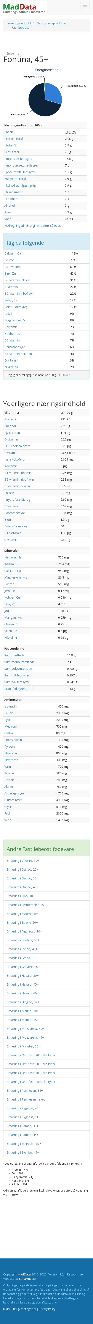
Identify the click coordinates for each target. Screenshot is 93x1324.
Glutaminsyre (13, 800)
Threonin (10, 753)
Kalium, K (11, 564)
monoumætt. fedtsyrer (21, 165)
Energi (8, 132)
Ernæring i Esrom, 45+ (22, 914)
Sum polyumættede (18, 669)
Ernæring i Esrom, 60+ (22, 922)
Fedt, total (11, 152)
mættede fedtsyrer (18, 159)
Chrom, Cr (11, 624)
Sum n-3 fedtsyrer (16, 675)
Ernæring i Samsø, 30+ (22, 1126)
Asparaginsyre (14, 793)
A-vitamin (11, 287)
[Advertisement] (37, 41)
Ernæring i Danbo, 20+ (22, 869)
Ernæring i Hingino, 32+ (23, 1002)
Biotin (8, 519)
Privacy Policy (47, 1309)
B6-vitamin (12, 340)
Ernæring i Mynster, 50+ (23, 1046)
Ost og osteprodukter (52, 23)
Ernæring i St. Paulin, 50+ (24, 1144)
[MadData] (23, 8)
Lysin (7, 720)
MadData (24, 1274)
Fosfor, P (11, 260)
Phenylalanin (13, 740)
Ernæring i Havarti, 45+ (23, 984)
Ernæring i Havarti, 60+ (23, 993)
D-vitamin (11, 360)
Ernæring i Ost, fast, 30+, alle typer (31, 1064)
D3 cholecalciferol (17, 446)
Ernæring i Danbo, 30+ (22, 878)
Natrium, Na (13, 557)
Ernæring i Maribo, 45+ (23, 1020)
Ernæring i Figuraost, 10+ (24, 931)
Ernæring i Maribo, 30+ (23, 1011)
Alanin (8, 787)
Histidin (9, 780)
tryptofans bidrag (17, 499)
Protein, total (13, 139)
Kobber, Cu (12, 334)
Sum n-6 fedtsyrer (16, 682)
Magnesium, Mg (16, 320)
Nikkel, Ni (11, 367)
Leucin (8, 713)
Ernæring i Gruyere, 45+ (23, 967)
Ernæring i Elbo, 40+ (21, 896)
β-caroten (12, 433)
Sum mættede (14, 655)
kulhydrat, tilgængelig (20, 185)
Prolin (8, 813)
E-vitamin (11, 327)
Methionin (11, 726)
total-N (10, 145)
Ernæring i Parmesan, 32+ (25, 1090)
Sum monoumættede (19, 662)
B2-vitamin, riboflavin (19, 293)
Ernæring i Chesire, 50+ (23, 861)
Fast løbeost (20, 27)
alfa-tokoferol (14, 459)
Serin (7, 820)
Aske (7, 212)
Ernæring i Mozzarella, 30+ (25, 1029)
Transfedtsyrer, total (18, 689)
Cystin (8, 733)
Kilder (66, 375)
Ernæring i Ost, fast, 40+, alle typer (31, 1073)
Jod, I (8, 313)
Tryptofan (11, 760)
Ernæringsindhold (18, 23)
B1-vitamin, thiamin (18, 354)
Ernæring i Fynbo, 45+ (22, 949)
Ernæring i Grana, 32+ (22, 958)
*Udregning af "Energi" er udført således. (32, 225)
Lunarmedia (27, 1279)
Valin (7, 766)
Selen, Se (11, 300)
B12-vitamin (13, 267)
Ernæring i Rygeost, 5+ (22, 1117)
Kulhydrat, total (15, 179)
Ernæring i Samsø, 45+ (22, 1135)
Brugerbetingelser (24, 1309)
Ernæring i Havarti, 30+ (23, 975)
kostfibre (11, 199)
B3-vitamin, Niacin (17, 280)
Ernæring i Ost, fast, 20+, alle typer (31, 1055)
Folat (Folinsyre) (16, 307)
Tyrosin (9, 746)
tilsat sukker (13, 192)
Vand (7, 219)
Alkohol (9, 205)
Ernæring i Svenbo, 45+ (23, 1152)
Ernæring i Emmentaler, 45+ (26, 905)
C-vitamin (11, 540)
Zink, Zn (10, 273)
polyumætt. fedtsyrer (19, 172)
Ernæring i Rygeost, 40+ (23, 1108)
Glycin (8, 807)
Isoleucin (10, 706)
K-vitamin (11, 466)
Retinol (10, 426)
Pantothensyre (15, 347)
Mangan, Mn (13, 617)
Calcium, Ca (13, 253)
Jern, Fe (9, 591)
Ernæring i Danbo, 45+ (22, 887)
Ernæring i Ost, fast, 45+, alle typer (31, 1082)
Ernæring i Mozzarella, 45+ (25, 1037)
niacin (9, 493)
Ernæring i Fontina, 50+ (23, 940)
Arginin (9, 773)
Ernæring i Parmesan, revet (26, 1099)
